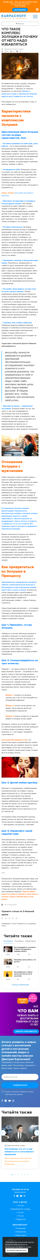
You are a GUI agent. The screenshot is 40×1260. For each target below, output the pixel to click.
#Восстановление (12, 1158)
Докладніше (20, 10)
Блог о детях (20, 1202)
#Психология (25, 1158)
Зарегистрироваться (26, 1031)
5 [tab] (25, 1175)
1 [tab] (12, 1175)
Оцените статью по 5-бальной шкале (18, 913)
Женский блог (20, 1225)
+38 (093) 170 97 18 (20, 1189)
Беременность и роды (20, 1209)
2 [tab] (15, 1175)
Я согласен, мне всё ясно (16, 1250)
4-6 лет (21, 1205)
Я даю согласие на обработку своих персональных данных (19, 1093)
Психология (21, 1232)
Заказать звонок (20, 1192)
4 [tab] (22, 1175)
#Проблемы (10, 1164)
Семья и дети (20, 1235)
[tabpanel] (20, 1144)
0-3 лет (21, 1212)
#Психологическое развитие (17, 1161)
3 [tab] (18, 1175)
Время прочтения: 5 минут (16, 1145)
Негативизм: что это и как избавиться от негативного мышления (19, 1152)
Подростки (20, 1219)
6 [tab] (28, 1175)
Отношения (21, 1228)
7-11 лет (21, 1216)
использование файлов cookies (18, 1247)
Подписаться (20, 1085)
